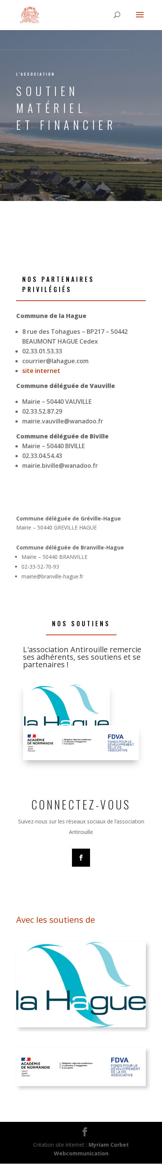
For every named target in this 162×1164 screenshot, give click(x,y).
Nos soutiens (81, 623)
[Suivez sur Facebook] (81, 858)
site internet (41, 371)
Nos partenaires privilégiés (58, 284)
